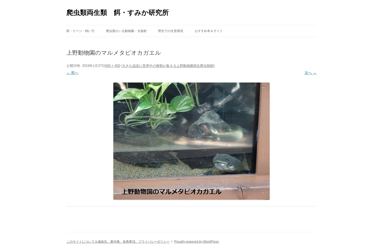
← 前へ (72, 73)
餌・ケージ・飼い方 (80, 31)
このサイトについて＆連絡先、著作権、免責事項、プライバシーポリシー (118, 241)
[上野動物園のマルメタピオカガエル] (191, 141)
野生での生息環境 (170, 31)
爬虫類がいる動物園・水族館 (126, 31)
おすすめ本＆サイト (209, 31)
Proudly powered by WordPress (196, 241)
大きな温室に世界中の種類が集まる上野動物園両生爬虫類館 (168, 66)
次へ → (311, 73)
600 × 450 (112, 66)
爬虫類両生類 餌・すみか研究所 (117, 12)
